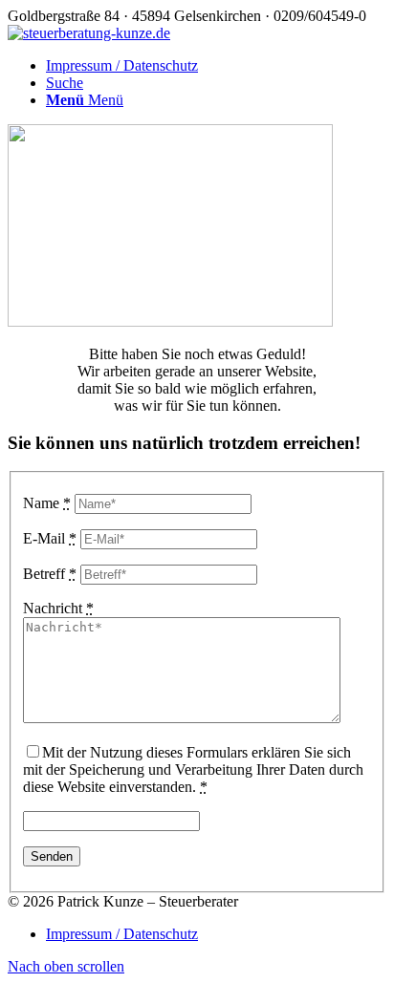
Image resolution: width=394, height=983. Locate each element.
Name (47, 503)
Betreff (50, 574)
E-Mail (50, 538)
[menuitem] (216, 66)
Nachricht (58, 608)
